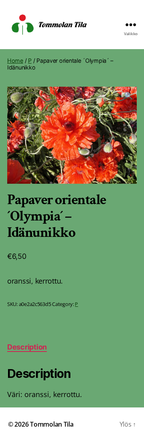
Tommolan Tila (52, 424)
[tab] (27, 347)
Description (27, 347)
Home (15, 60)
